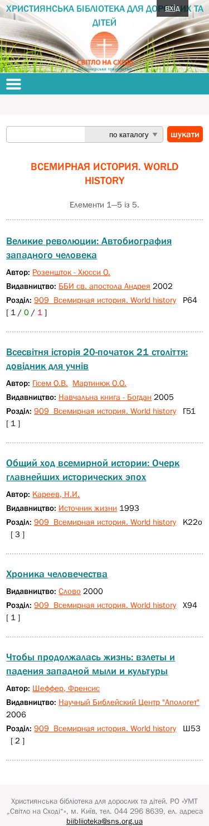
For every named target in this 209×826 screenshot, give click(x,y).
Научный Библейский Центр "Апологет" (129, 702)
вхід (172, 7)
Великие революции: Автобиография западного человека (89, 247)
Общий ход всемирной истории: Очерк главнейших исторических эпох (92, 469)
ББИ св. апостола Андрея (104, 286)
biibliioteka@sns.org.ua (104, 821)
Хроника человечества (57, 573)
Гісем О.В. (50, 383)
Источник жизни (88, 508)
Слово (70, 591)
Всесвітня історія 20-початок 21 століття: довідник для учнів (97, 358)
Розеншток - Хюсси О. (71, 272)
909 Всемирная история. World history (105, 300)
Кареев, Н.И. (56, 494)
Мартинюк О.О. (99, 383)
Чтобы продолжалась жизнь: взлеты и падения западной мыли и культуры (90, 664)
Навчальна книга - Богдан (105, 397)
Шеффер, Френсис (66, 688)
